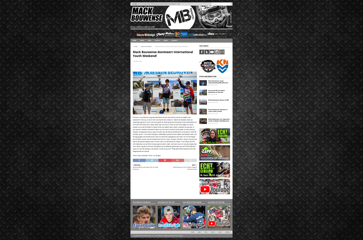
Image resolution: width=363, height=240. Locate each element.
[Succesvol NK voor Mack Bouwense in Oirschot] (203, 94)
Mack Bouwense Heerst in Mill (218, 100)
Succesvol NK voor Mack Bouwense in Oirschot (216, 91)
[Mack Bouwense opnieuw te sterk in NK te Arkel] (203, 113)
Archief (174, 40)
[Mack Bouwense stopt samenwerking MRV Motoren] (203, 85)
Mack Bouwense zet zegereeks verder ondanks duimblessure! (219, 120)
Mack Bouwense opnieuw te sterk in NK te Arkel (217, 110)
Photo (157, 40)
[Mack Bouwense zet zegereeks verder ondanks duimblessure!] (203, 123)
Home (134, 40)
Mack (142, 40)
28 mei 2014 (138, 61)
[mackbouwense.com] (181, 28)
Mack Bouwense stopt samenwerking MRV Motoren (218, 82)
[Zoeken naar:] (221, 4)
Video (166, 40)
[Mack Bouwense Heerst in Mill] (203, 104)
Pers (149, 40)
